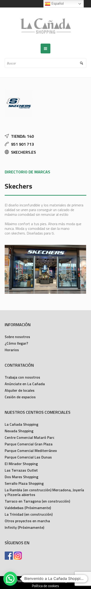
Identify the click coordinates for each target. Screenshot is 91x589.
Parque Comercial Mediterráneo (31, 450)
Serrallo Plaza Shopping (24, 483)
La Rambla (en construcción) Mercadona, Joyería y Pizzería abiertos (44, 492)
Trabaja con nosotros (22, 377)
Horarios (12, 350)
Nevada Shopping (19, 431)
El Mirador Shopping (21, 463)
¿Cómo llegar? (16, 343)
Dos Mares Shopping (21, 477)
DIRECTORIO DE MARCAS (27, 172)
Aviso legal (61, 581)
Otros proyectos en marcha (27, 521)
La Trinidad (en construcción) (28, 514)
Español (57, 3)
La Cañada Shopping (21, 424)
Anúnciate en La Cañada (25, 384)
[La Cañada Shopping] (45, 25)
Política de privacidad (31, 581)
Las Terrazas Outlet (21, 470)
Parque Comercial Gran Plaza (28, 444)
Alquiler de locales (20, 390)
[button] (10, 579)
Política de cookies (45, 586)
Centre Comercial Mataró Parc (29, 437)
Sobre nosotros (17, 336)
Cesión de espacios (20, 397)
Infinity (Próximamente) (24, 527)
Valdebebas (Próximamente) (28, 508)
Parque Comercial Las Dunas (28, 457)
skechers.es (23, 152)
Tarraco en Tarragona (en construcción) (37, 501)
